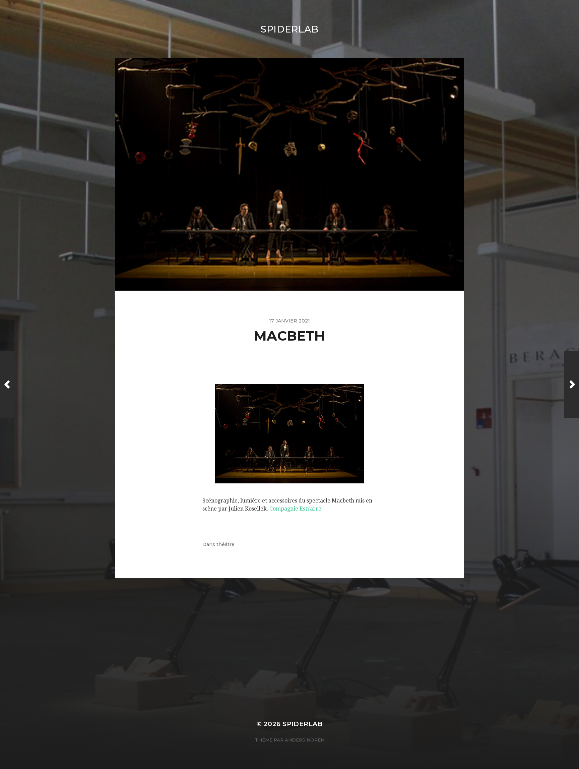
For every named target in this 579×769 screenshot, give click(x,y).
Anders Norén (304, 740)
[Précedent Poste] (7, 384)
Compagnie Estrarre (295, 509)
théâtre (225, 544)
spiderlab (289, 29)
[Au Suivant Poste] (571, 384)
